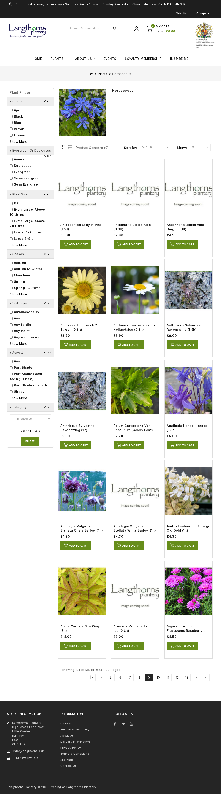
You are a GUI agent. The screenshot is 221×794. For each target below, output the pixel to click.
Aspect (30, 352)
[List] (69, 147)
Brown (18, 129)
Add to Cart (78, 244)
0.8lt (17, 203)
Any (16, 318)
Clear (47, 101)
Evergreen (22, 172)
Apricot (19, 110)
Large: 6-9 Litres (27, 232)
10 (158, 677)
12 (177, 677)
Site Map (66, 759)
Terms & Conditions (74, 753)
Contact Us (68, 765)
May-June (21, 275)
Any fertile (22, 324)
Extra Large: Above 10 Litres (27, 212)
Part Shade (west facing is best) (26, 376)
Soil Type (30, 303)
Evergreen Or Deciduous (30, 152)
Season (30, 254)
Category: (30, 407)
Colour (30, 101)
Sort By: (130, 147)
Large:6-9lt (23, 238)
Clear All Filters (30, 430)
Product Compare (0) (92, 147)
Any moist (21, 331)
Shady (18, 391)
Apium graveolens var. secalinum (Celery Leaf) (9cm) (133, 430)
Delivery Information (75, 741)
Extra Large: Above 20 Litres (27, 223)
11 (168, 677)
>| (206, 677)
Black (18, 116)
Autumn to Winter (27, 269)
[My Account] (136, 28)
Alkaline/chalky (26, 312)
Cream (19, 135)
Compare (203, 13)
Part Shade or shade (30, 385)
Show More (18, 141)
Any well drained (27, 337)
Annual (19, 159)
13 (186, 677)
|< (91, 677)
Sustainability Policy (75, 729)
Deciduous (22, 165)
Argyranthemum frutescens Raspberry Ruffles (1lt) (184, 630)
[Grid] (63, 147)
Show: (182, 147)
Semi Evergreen (26, 184)
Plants (102, 74)
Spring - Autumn (27, 288)
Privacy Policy (70, 747)
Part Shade (22, 367)
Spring (19, 281)
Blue (17, 122)
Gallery (65, 723)
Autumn (19, 263)
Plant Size (30, 194)
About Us (67, 735)
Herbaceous (121, 74)
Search (115, 28)
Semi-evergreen (27, 178)
